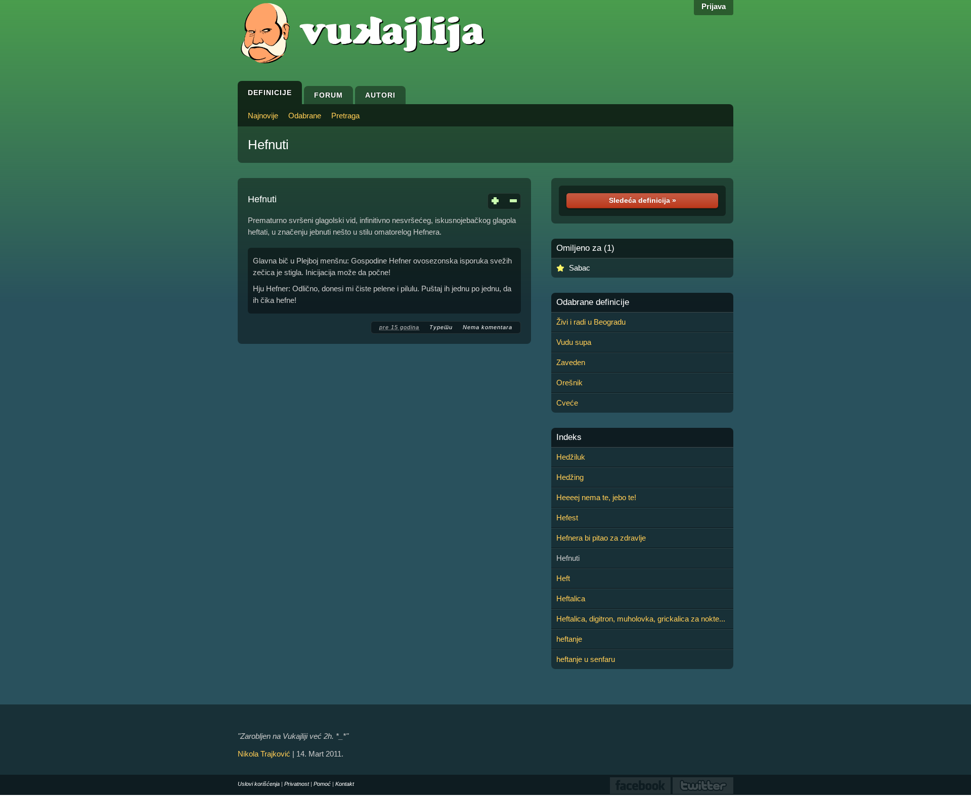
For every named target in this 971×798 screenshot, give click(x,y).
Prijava (713, 6)
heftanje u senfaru (585, 659)
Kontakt (344, 784)
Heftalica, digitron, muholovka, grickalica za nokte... (640, 618)
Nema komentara (487, 327)
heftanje (569, 639)
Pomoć (322, 784)
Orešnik (569, 382)
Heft (563, 578)
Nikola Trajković (264, 753)
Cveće (567, 402)
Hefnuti (268, 144)
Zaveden (570, 362)
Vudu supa (573, 342)
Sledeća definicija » (642, 200)
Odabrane (304, 115)
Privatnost (296, 784)
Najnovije (263, 115)
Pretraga (345, 115)
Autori (380, 95)
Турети (441, 327)
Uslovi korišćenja (259, 784)
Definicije (270, 92)
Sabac (579, 267)
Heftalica (570, 598)
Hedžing (570, 477)
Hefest (567, 517)
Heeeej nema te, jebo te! (596, 497)
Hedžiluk (570, 457)
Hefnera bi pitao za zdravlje (601, 538)
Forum (328, 95)
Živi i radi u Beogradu (591, 322)
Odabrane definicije (592, 302)
